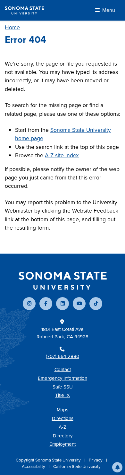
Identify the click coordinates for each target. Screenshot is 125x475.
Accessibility (34, 466)
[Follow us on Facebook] (45, 303)
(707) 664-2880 (62, 356)
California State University (77, 466)
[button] (117, 467)
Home (12, 27)
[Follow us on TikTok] (95, 303)
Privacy (96, 460)
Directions (62, 418)
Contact (62, 369)
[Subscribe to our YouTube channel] (79, 303)
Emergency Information (62, 378)
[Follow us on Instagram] (29, 303)
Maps (62, 409)
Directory (62, 435)
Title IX (62, 395)
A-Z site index (62, 155)
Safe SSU (63, 386)
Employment (62, 444)
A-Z (62, 427)
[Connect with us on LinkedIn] (62, 303)
